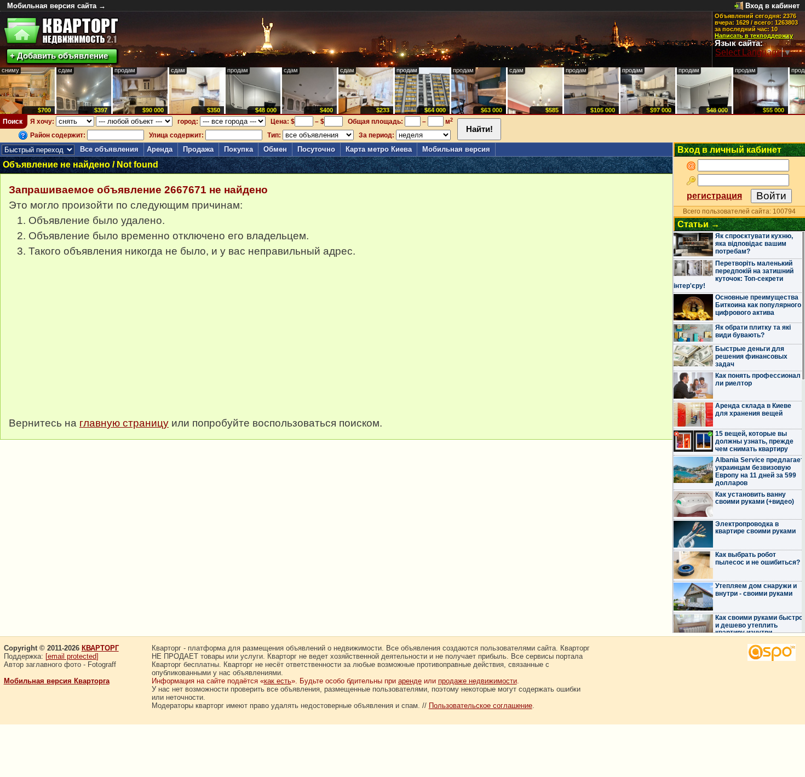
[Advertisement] (91, 342)
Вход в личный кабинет (729, 149)
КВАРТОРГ (100, 648)
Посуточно (316, 149)
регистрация (714, 195)
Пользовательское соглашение (480, 705)
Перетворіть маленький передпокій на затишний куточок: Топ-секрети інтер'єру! (734, 275)
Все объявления (109, 149)
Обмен (275, 149)
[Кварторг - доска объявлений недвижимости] (61, 30)
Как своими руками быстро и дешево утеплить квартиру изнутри (759, 625)
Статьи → (698, 224)
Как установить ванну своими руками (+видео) (754, 498)
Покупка (238, 149)
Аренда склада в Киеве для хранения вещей (753, 409)
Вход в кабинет (772, 6)
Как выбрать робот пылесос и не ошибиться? (757, 558)
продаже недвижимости (477, 681)
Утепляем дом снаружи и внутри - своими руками (756, 589)
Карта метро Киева (379, 149)
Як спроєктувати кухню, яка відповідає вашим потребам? (754, 243)
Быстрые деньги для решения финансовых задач (751, 356)
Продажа (198, 149)
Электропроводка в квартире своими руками (755, 528)
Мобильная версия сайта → (56, 6)
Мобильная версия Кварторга (57, 681)
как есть (277, 681)
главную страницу (124, 423)
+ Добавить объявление (59, 55)
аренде (410, 681)
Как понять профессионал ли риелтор (758, 379)
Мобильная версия (456, 149)
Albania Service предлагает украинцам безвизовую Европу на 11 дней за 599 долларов (759, 471)
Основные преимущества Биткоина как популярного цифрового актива (758, 304)
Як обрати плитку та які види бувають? (753, 331)
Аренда (160, 149)
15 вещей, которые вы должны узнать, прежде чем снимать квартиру (754, 441)
